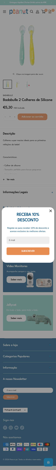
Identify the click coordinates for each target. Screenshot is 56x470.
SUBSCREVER (28, 251)
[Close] (50, 210)
